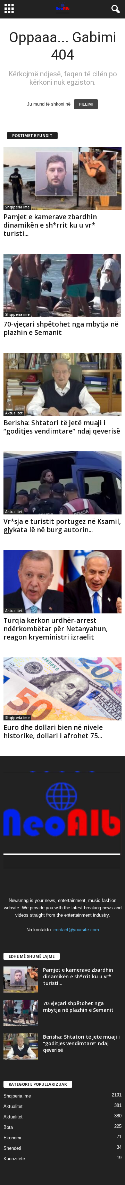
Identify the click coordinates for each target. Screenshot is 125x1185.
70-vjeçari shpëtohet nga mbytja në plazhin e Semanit (60, 328)
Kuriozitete (14, 1158)
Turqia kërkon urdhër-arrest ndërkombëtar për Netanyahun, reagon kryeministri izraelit (55, 629)
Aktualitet (14, 413)
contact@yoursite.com (76, 929)
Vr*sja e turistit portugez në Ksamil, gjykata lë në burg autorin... (62, 525)
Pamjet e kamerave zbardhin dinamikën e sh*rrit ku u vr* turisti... (50, 225)
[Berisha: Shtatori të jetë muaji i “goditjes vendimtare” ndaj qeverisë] (62, 384)
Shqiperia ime (17, 207)
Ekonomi (12, 1137)
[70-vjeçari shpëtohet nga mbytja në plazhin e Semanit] (62, 285)
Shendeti (12, 1148)
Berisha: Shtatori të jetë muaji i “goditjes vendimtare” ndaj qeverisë (61, 427)
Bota (8, 1127)
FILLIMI (86, 104)
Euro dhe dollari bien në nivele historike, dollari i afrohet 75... (53, 731)
